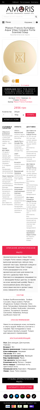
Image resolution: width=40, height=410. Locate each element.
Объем (17, 112)
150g (16, 115)
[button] (36, 16)
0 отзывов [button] (25, 85)
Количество (5, 112)
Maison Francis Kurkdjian (23, 102)
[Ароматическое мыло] (20, 57)
